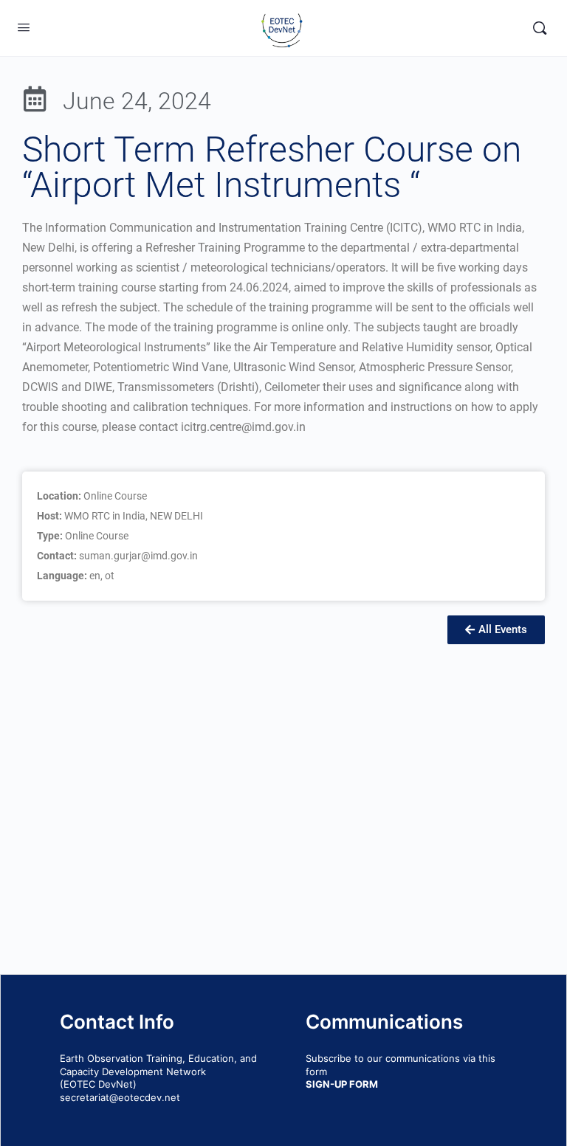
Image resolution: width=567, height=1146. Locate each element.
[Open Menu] (23, 26)
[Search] (540, 28)
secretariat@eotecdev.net (120, 1097)
